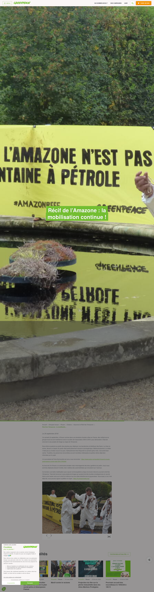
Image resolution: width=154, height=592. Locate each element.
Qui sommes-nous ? (101, 3)
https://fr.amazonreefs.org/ (81, 479)
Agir (125, 3)
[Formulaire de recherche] (133, 3)
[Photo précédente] (47, 535)
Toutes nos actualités (118, 554)
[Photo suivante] (51, 535)
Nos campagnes (116, 3)
